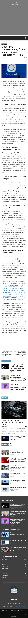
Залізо (5, 612)
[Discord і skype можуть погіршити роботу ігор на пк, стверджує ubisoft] (5, 467)
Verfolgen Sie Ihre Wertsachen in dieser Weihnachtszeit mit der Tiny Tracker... (18, 513)
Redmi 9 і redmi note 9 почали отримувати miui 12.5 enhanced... (17, 438)
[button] (2, 38)
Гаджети (22, 610)
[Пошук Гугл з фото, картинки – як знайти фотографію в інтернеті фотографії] (5, 549)
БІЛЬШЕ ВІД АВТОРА (17, 361)
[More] (16, 60)
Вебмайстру (16, 610)
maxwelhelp (3, 426)
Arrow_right (13, 443)
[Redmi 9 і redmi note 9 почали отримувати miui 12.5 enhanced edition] (5, 438)
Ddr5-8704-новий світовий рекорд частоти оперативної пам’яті (12, 422)
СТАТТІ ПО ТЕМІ (6, 361)
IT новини (10, 610)
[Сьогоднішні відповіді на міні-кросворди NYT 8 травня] (5, 482)
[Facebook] (2, 60)
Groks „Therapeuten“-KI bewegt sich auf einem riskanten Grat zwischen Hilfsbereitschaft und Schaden (17, 368)
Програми (4, 610)
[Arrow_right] (5, 444)
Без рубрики (8, 41)
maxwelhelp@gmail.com (19, 606)
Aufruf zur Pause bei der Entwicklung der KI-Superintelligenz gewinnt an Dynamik (20, 353)
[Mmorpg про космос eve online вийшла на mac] (5, 489)
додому (3, 41)
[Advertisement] (14, 21)
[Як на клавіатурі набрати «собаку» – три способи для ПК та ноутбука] (5, 534)
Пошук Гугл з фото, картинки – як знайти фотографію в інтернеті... (18, 549)
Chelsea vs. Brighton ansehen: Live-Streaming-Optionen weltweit (6, 353)
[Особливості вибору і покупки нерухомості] (5, 475)
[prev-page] (2, 393)
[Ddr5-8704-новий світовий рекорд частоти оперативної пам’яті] (14, 410)
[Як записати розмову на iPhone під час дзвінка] (5, 542)
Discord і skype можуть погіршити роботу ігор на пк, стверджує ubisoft (17, 467)
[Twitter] (6, 60)
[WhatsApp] (13, 60)
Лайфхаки (10, 612)
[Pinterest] (9, 60)
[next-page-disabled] (5, 393)
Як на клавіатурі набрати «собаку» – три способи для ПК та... (18, 534)
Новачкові (16, 612)
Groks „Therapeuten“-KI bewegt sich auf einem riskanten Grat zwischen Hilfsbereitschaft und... (18, 506)
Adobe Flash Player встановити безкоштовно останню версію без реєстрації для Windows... (18, 460)
